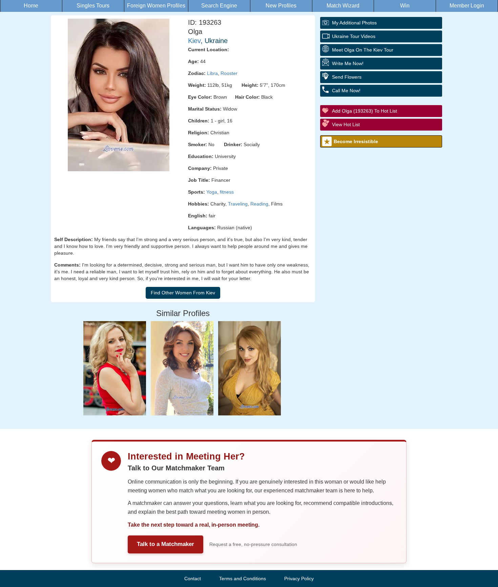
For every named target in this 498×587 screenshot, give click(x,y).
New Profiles (281, 5)
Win (405, 5)
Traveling (238, 204)
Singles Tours (93, 5)
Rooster (229, 73)
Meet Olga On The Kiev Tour (362, 50)
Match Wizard (343, 5)
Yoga (211, 192)
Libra (212, 73)
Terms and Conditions (242, 578)
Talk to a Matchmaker (165, 544)
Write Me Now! (348, 63)
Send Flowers (346, 77)
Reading (259, 204)
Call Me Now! (346, 90)
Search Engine (219, 5)
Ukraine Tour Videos (353, 36)
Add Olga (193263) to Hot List (364, 111)
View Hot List (346, 124)
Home (31, 5)
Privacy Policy (299, 578)
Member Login (467, 5)
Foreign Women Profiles (156, 5)
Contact (192, 578)
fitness (227, 192)
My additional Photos (354, 22)
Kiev (194, 40)
